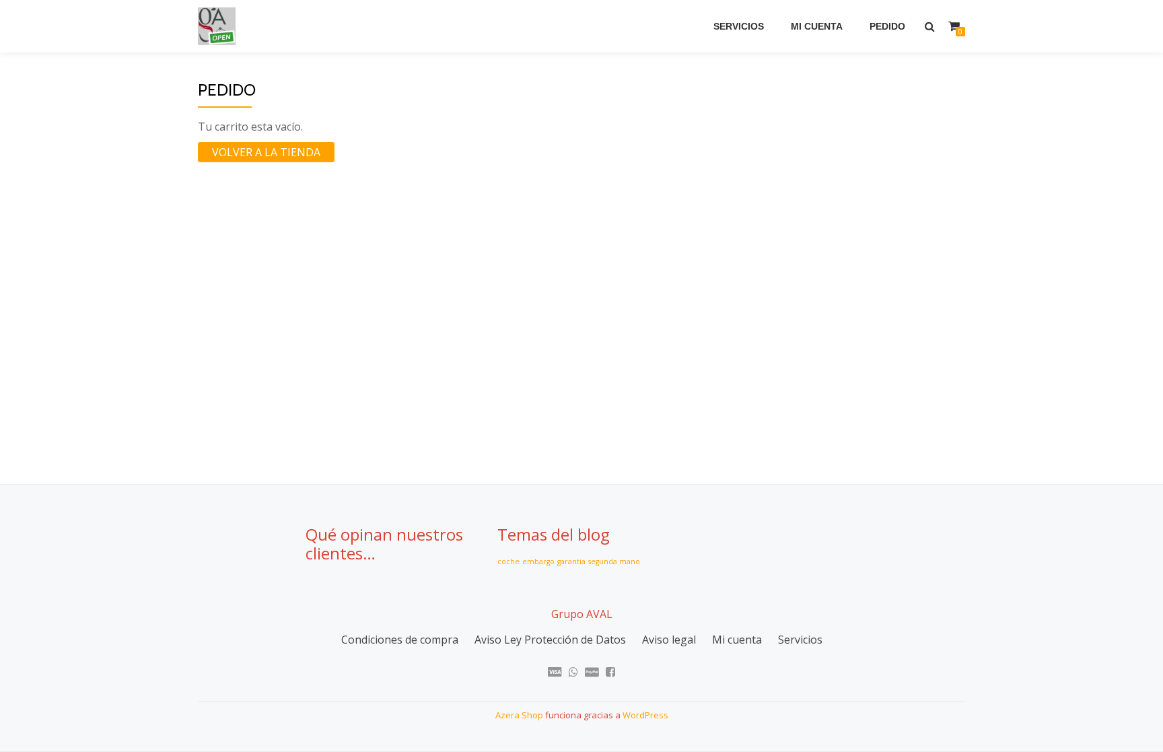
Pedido (887, 26)
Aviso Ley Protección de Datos (550, 639)
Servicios (738, 26)
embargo (538, 561)
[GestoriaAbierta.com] (219, 26)
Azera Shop (519, 715)
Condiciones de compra (399, 639)
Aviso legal (669, 639)
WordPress (645, 715)
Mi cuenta (817, 26)
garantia (571, 561)
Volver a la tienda (266, 152)
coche (508, 561)
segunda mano (614, 561)
